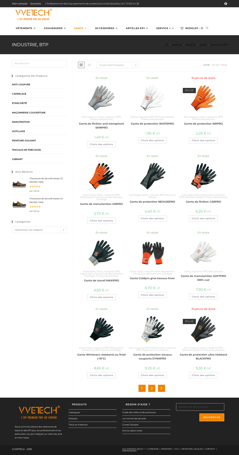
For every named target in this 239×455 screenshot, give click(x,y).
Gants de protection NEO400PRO (152, 201)
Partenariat (129, 451)
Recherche (211, 417)
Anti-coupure (89, 116)
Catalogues (74, 412)
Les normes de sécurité (134, 418)
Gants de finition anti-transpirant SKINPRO (101, 125)
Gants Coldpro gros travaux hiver (152, 278)
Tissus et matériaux (78, 424)
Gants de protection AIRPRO (203, 123)
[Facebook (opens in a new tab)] (225, 4)
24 (217, 65)
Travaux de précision (101, 119)
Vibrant (17, 159)
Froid (133, 271)
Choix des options (101, 144)
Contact (210, 449)
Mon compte (19, 3)
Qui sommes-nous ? (133, 449)
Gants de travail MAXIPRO (101, 280)
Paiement (166, 449)
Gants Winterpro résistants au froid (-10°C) (101, 356)
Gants (100, 116)
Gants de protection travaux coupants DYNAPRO (152, 356)
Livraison (153, 449)
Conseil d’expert (130, 424)
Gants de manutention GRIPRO (101, 204)
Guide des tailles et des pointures (139, 412)
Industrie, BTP (218, 44)
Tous (224, 65)
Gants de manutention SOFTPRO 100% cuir (203, 278)
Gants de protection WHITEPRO (152, 123)
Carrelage (134, 195)
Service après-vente (132, 430)
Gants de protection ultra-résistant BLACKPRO (203, 356)
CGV (177, 449)
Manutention (115, 197)
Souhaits (35, 3)
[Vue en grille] (81, 65)
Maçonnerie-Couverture (93, 197)
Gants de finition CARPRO (203, 201)
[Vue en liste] (89, 65)
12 (213, 65)
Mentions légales (192, 449)
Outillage (101, 199)
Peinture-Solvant (164, 116)
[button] (112, 79)
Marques (73, 418)
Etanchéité (89, 195)
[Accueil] (167, 44)
